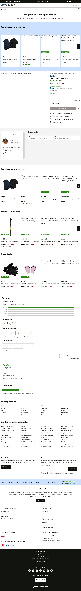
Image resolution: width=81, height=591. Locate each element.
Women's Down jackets (7, 426)
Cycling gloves (68, 73)
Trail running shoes (26, 435)
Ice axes (23, 430)
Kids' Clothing (44, 426)
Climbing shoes (25, 439)
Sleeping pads (5, 441)
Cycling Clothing (59, 73)
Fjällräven (43, 406)
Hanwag (63, 410)
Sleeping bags (5, 446)
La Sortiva (3, 412)
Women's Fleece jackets (7, 430)
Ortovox (3, 408)
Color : (53, 90)
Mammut (43, 414)
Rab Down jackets (66, 430)
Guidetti (53, 76)
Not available (63, 108)
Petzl (62, 414)
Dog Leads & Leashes (67, 435)
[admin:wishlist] (78, 108)
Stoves (23, 426)
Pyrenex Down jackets (47, 435)
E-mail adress (45, 465)
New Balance (65, 408)
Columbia (44, 408)
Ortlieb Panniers (65, 437)
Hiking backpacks (26, 428)
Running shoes (25, 437)
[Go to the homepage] (51, 73)
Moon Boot (24, 410)
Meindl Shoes (44, 444)
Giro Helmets (64, 428)
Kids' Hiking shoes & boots (28, 441)
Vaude (43, 412)
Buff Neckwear (65, 441)
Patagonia (4, 406)
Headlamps (4, 444)
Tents (2, 439)
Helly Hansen (24, 412)
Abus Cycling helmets (67, 444)
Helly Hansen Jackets (47, 437)
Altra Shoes (64, 439)
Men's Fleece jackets (6, 437)
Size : (51, 100)
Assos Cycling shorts (67, 426)
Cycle (53, 73)
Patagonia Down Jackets (68, 446)
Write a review (66, 81)
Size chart (77, 100)
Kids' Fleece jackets (46, 428)
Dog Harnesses (65, 433)
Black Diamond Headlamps (48, 441)
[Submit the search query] (79, 9)
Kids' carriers (24, 446)
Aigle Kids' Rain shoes (47, 430)
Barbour (23, 414)
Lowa (2, 414)
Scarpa (43, 410)
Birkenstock (64, 412)
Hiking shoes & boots (27, 433)
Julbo (62, 406)
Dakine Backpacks (46, 446)
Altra (22, 406)
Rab (2, 410)
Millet (22, 408)
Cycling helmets (25, 444)
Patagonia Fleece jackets (48, 433)
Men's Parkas (4, 435)
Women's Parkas (5, 428)
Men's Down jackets (6, 433)
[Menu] (1, 9)
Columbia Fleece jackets (48, 439)
